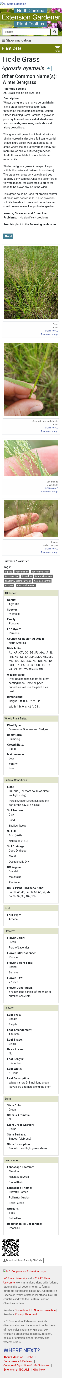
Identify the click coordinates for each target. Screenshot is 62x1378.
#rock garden (11, 576)
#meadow (27, 576)
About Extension (13, 1357)
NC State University (15, 1278)
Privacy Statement (26, 1314)
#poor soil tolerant (26, 585)
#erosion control (42, 581)
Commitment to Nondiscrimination (35, 1310)
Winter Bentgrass (19, 82)
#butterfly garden (40, 571)
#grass (8, 571)
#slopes (9, 585)
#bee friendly (21, 571)
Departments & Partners (18, 1361)
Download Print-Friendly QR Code (24, 1260)
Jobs (30, 1357)
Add (9, 236)
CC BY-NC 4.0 (51, 330)
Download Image (49, 334)
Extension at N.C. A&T (16, 1369)
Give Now (39, 1369)
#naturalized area (43, 576)
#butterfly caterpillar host (18, 581)
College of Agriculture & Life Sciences (26, 1365)
